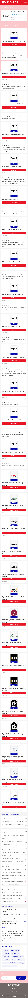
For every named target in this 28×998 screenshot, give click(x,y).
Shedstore (6, 966)
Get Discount (14, 44)
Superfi (15, 7)
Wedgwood (6, 953)
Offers (16, 25)
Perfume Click (15, 953)
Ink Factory (6, 956)
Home (2, 7)
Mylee (21, 956)
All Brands (7, 7)
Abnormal (6, 950)
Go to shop (4, 485)
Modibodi (12, 962)
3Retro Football (15, 950)
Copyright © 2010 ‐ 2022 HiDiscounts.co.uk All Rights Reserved (14, 995)
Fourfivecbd (15, 956)
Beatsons (13, 966)
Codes (6, 25)
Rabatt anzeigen (14, 487)
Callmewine (20, 959)
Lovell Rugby (21, 962)
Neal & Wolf (6, 959)
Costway (6, 962)
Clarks (13, 959)
